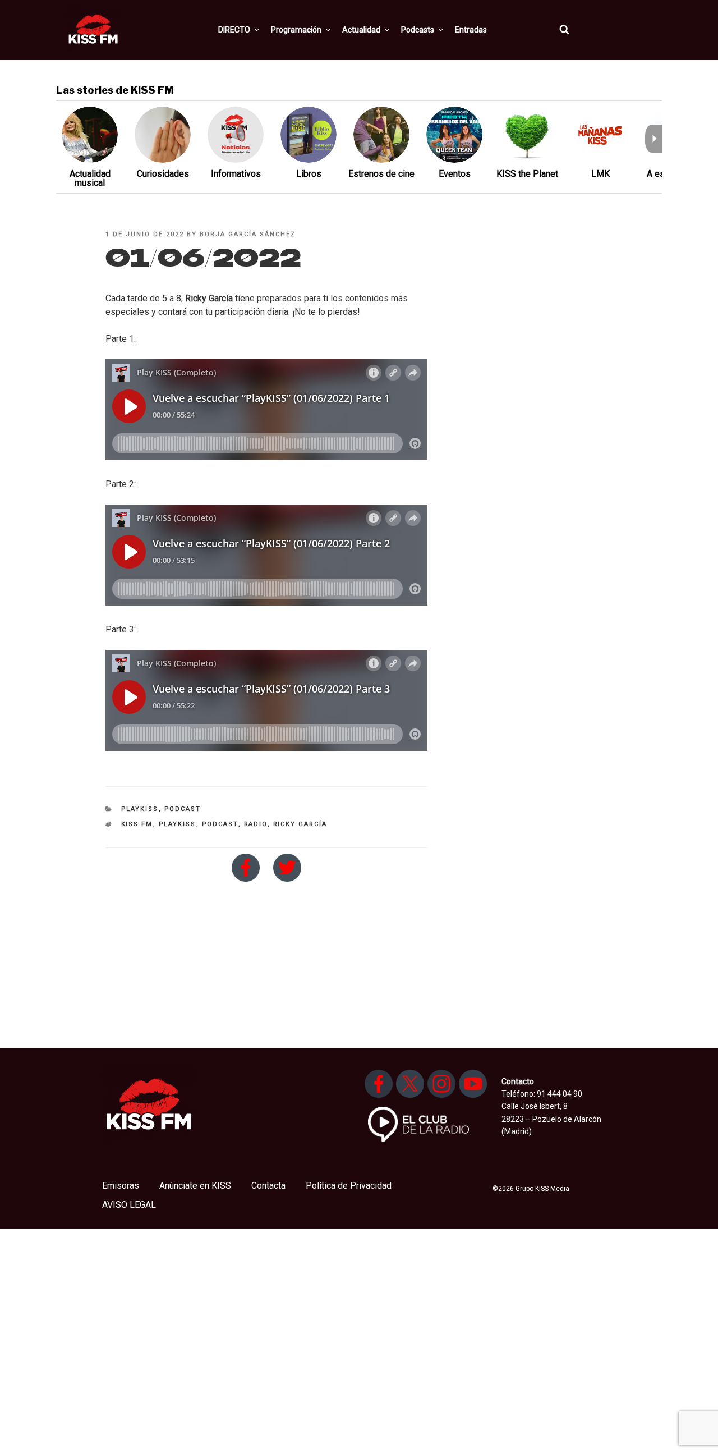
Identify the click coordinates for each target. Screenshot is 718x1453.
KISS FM (137, 824)
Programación (296, 29)
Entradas (471, 29)
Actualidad (361, 29)
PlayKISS (140, 809)
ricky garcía (300, 824)
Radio (256, 824)
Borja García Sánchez (248, 234)
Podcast (182, 809)
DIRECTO (234, 29)
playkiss (177, 824)
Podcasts (417, 29)
